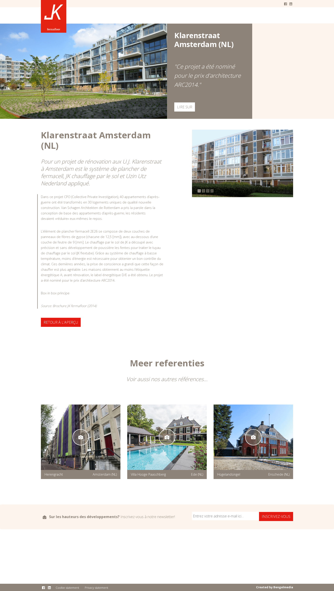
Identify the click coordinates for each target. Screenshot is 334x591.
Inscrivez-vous (276, 516)
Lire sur (184, 106)
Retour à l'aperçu (61, 322)
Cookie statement (67, 588)
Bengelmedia (283, 587)
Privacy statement (96, 588)
